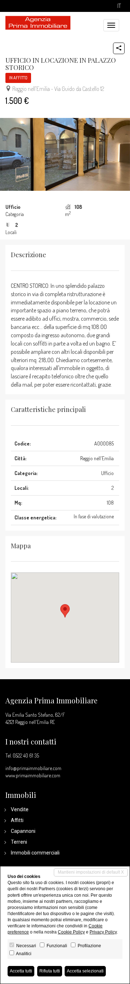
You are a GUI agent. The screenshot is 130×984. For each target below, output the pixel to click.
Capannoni (23, 831)
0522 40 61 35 (26, 755)
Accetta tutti (21, 971)
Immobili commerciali (35, 853)
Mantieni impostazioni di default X (91, 872)
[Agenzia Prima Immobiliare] (37, 22)
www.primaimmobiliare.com (32, 775)
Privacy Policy (103, 932)
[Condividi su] (119, 48)
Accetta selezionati (85, 971)
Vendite (20, 809)
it (119, 6)
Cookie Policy (71, 932)
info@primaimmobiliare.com (33, 768)
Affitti (17, 820)
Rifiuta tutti (49, 971)
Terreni (19, 842)
